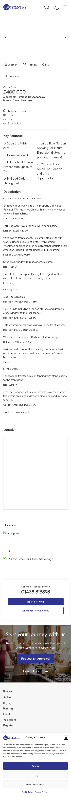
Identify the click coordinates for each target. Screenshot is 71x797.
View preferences (36, 784)
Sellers (7, 697)
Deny (35, 775)
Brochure (14, 75)
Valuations (9, 719)
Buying (7, 703)
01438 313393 (35, 591)
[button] (66, 737)
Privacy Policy (41, 792)
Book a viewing (35, 601)
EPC (47, 64)
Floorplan (32, 64)
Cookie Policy (27, 792)
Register (8, 725)
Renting (8, 708)
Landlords (9, 714)
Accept (36, 766)
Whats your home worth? (35, 610)
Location (12, 64)
